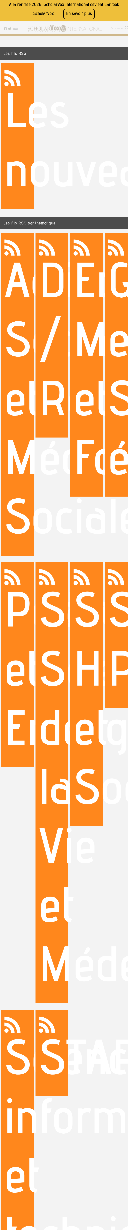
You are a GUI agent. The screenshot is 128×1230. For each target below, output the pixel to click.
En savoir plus (79, 14)
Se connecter (117, 29)
